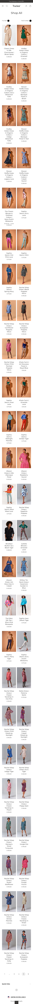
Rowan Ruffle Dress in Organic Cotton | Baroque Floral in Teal (24, 134)
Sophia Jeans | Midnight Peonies (9, 438)
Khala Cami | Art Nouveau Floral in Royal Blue (24, 365)
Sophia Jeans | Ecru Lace (24, 213)
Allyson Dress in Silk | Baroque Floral (9, 474)
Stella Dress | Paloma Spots (24, 693)
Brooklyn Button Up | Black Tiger (9, 546)
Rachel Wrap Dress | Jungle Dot (24, 842)
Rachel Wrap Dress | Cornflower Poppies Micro (9, 328)
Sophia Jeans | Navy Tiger (9, 657)
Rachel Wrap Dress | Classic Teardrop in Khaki (24, 919)
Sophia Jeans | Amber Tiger (24, 437)
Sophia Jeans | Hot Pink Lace (9, 255)
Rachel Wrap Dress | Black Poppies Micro (24, 290)
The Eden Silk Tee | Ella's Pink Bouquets (9, 621)
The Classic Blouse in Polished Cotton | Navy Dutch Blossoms (9, 216)
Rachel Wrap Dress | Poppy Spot (24, 804)
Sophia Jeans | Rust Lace (9, 402)
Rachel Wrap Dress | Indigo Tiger (9, 770)
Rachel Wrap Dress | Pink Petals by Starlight (9, 732)
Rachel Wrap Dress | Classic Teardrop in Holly (9, 957)
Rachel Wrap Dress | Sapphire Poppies (24, 510)
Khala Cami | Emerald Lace (24, 402)
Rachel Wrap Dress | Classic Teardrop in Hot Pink (9, 695)
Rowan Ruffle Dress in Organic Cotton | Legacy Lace (9, 175)
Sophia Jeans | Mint (24, 254)
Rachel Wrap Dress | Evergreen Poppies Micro (24, 328)
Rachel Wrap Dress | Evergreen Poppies (24, 956)
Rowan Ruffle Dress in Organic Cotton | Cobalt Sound (24, 176)
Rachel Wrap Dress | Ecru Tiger (24, 770)
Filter (4, 20)
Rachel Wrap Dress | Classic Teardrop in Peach (9, 806)
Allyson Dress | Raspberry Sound (24, 474)
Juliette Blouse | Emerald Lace (24, 547)
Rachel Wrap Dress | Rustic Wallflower (9, 881)
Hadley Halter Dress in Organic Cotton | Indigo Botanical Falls (9, 135)
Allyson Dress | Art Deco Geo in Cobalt (9, 583)
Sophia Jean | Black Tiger (24, 619)
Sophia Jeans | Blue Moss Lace (9, 509)
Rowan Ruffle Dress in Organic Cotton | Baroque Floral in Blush (24, 92)
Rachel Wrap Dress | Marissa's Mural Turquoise (9, 844)
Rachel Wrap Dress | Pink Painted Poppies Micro (9, 366)
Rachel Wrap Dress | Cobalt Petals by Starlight (24, 733)
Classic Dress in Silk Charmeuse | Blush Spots (9, 51)
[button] (3, 6)
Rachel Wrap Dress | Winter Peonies (9, 918)
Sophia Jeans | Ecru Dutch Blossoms (24, 657)
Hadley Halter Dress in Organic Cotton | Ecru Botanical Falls (9, 92)
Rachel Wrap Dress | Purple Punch (24, 881)
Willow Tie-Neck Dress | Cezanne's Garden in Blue (24, 584)
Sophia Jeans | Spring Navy (9, 289)
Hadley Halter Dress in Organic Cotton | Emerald (24, 52)
